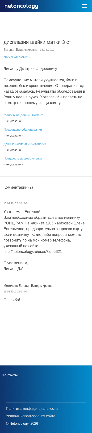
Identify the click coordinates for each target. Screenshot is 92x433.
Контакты (10, 375)
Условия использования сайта (30, 416)
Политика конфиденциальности (32, 408)
